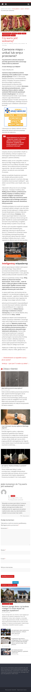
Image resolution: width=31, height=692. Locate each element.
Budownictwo (5, 603)
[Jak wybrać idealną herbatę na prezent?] (15, 450)
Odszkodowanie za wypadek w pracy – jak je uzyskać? (14, 359)
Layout (22, 8)
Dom (11, 603)
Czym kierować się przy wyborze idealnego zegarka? (15, 427)
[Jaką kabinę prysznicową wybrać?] (14, 372)
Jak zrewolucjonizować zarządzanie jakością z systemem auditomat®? (19, 651)
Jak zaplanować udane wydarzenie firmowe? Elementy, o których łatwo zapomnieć (20, 632)
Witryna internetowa (7, 567)
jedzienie (15, 43)
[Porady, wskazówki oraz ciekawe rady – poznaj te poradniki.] (2, 4)
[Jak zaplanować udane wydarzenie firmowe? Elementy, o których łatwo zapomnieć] (6, 629)
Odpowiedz (25, 516)
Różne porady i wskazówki (10, 689)
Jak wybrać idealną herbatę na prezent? (14, 466)
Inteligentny (8, 263)
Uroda (19, 33)
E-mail (3, 559)
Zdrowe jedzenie (6, 35)
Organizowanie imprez (22, 689)
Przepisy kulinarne (6, 33)
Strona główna (15, 8)
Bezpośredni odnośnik (16, 500)
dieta (12, 43)
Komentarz (4, 528)
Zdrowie (27, 8)
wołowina (23, 43)
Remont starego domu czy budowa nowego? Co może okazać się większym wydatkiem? (15, 608)
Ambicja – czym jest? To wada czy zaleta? (15, 363)
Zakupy (24, 33)
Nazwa (3, 550)
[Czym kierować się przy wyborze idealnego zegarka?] (15, 410)
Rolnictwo (14, 33)
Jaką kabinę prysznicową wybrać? (12, 388)
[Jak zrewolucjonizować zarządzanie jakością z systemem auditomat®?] (6, 649)
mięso (19, 43)
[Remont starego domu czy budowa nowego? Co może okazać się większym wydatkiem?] (15, 588)
